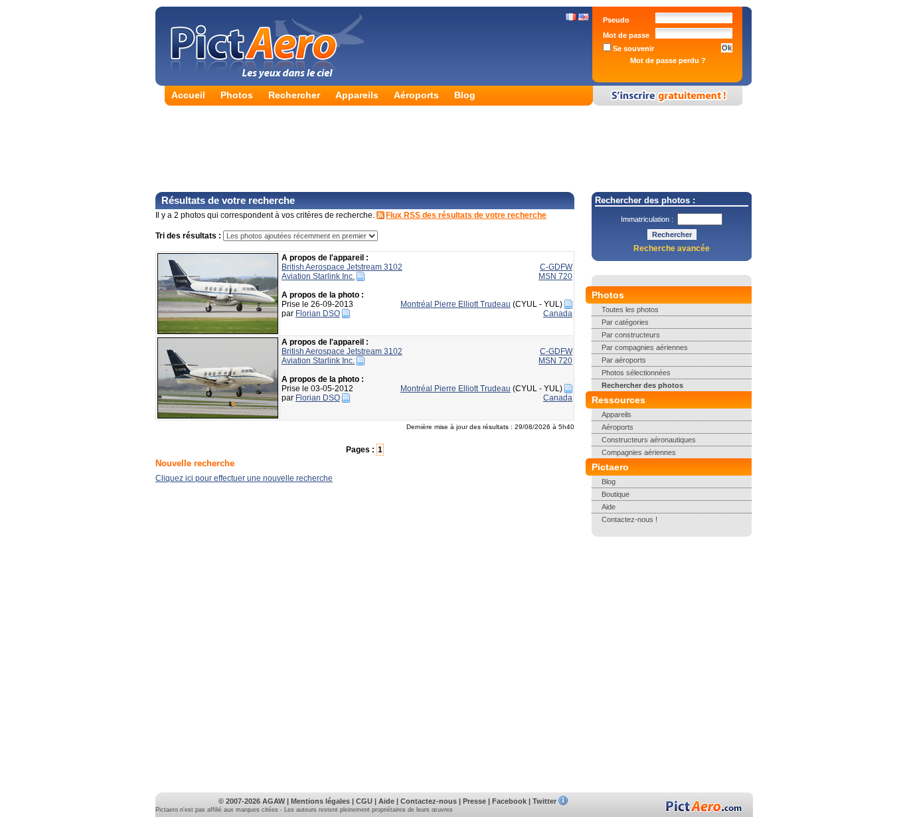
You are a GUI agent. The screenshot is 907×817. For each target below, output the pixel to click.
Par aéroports (624, 360)
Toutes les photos (630, 310)
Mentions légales (320, 801)
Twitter (544, 801)
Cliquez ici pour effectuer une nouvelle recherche (244, 478)
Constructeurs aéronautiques (649, 440)
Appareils (356, 95)
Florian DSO (317, 313)
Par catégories (625, 322)
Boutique (615, 494)
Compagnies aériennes (639, 452)
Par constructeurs (631, 335)
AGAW (273, 801)
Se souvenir (632, 48)
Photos (236, 95)
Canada (557, 313)
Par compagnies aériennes (645, 347)
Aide (609, 507)
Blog (464, 95)
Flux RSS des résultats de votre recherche (466, 215)
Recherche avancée (671, 248)
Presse (474, 801)
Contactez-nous (428, 801)
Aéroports (416, 95)
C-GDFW (556, 267)
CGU (364, 801)
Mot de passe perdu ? (668, 60)
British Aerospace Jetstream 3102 (342, 267)
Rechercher (294, 95)
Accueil (188, 95)
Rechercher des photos (642, 385)
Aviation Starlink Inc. (318, 276)
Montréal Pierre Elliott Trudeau (455, 304)
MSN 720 (555, 276)
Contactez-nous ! (629, 519)
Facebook (509, 801)
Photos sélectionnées (636, 373)
